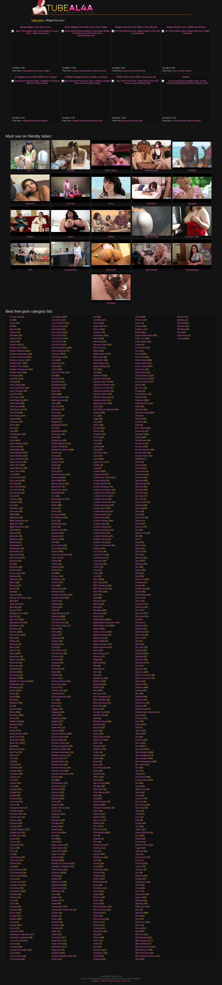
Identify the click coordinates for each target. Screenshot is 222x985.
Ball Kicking (15, 551)
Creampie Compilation (20, 934)
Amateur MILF (16, 363)
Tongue (138, 823)
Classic (13, 842)
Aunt (12, 505)
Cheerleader (15, 817)
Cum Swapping (58, 351)
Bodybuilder (15, 684)
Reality (138, 397)
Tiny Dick (139, 798)
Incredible (97, 320)
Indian (96, 323)
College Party (16, 885)
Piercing (97, 913)
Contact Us (126, 981)
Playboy (96, 925)
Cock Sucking (16, 876)
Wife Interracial (141, 950)
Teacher (138, 740)
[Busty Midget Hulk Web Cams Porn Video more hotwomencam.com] (86, 48)
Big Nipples (15, 626)
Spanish (139, 629)
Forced (55, 660)
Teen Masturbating (143, 761)
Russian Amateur (142, 450)
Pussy (138, 354)
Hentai (54, 879)
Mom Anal (97, 693)
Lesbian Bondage (101, 487)
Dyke (54, 468)
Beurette (13, 607)
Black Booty (15, 656)
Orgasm (96, 805)
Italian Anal (98, 357)
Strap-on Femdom (143, 675)
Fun (53, 700)
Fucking (55, 693)
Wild (137, 959)
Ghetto (54, 777)
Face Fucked (57, 545)
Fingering (56, 616)
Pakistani (97, 848)
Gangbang (56, 718)
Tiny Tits (139, 802)
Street (137, 681)
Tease (138, 743)
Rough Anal (140, 440)
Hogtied (55, 897)
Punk (137, 351)
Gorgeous (56, 814)
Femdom (55, 592)
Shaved (138, 508)
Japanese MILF (100, 394)
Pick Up (96, 903)
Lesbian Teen (99, 542)
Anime (12, 425)
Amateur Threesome (19, 369)
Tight (137, 786)
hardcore (126, 71)
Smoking (139, 582)
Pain (95, 842)
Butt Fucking (15, 749)
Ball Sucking (15, 558)
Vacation (139, 869)
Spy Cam (139, 647)
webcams (96, 71)
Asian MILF (15, 465)
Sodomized (140, 604)
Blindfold (14, 669)
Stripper (138, 684)
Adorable (14, 335)
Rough (138, 437)
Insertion (97, 332)
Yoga (179, 332)
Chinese (13, 820)
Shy (137, 530)
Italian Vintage (99, 366)
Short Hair (139, 517)
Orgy (95, 811)
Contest (13, 897)
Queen (138, 385)
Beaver (13, 588)
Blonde (13, 672)
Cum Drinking (16, 959)
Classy (13, 848)
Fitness (55, 635)
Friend (54, 687)
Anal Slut (14, 412)
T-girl (137, 721)
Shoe (137, 511)
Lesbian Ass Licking (102, 477)
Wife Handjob (141, 944)
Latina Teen (98, 462)
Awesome (14, 511)
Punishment (140, 348)
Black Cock (15, 660)
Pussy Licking (141, 366)
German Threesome (60, 774)
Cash (12, 786)
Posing (96, 956)
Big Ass (13, 610)
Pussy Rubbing (142, 375)
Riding (138, 419)
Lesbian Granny (100, 499)
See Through (141, 484)
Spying (138, 650)
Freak (54, 672)
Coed (12, 879)
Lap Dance (98, 453)
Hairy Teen (56, 854)
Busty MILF (15, 740)
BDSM (12, 530)
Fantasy (55, 567)
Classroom (14, 845)
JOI (94, 372)
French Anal (57, 684)
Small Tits (139, 579)
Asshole (13, 499)
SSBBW (138, 459)
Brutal (12, 718)
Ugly (137, 854)
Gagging (55, 712)
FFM (53, 542)
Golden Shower (58, 808)
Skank (138, 548)
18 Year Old (15, 317)
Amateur (13, 345)
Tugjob (138, 848)
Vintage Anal (140, 882)
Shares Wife (140, 502)
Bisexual (13, 644)
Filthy (54, 610)
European (56, 514)
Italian (96, 351)
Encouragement (59, 499)
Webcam (139, 913)
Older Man (98, 789)
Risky (137, 425)
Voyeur (138, 897)
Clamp (13, 839)
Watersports (140, 907)
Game (54, 715)
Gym (54, 836)
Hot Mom (55, 928)
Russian (139, 446)
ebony (37, 121)
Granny (55, 826)
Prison (138, 323)
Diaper (55, 391)
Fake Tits (55, 558)
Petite (95, 894)
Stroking (139, 690)
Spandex (139, 626)
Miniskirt (97, 669)
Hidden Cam (57, 882)
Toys (137, 836)
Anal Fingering (16, 400)
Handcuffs (56, 857)
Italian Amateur (99, 354)
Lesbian (96, 471)
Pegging (97, 876)
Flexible (55, 641)
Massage (97, 610)
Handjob (55, 860)
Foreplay (55, 663)
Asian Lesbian (16, 462)
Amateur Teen (16, 366)
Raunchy (139, 388)
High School (57, 888)
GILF (54, 706)
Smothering (140, 588)
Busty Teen (15, 743)
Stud (137, 693)
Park (95, 860)
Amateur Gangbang (18, 354)
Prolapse (139, 329)
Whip (137, 925)
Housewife (56, 937)
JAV (95, 369)
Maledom (97, 601)
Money (96, 709)
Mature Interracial (101, 647)
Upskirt (138, 866)
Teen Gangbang (142, 755)
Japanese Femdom (101, 385)
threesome (98, 121)
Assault (13, 496)
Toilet (137, 820)
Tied (137, 783)
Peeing (96, 873)
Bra (11, 706)
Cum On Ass (57, 335)
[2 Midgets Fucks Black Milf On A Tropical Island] (36, 98)
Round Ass (140, 443)
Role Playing (141, 428)
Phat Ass (97, 897)
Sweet (138, 715)
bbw (36, 71)
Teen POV (139, 764)
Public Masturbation (144, 335)
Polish (96, 944)
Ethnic (54, 511)
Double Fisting (58, 446)
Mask (95, 607)
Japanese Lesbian (101, 391)
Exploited (56, 533)
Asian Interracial (17, 459)
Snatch (138, 592)
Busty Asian (15, 737)
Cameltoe (14, 768)
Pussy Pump (140, 372)
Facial (54, 551)
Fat (53, 573)
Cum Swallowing (59, 348)
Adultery (13, 338)
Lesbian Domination (102, 490)
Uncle (137, 860)
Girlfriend (56, 789)
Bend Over (14, 604)
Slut (137, 576)
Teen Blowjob (141, 752)
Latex (95, 456)
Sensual (139, 490)
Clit (11, 854)
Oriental (96, 814)
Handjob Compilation (61, 866)
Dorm (54, 437)
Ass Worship (15, 493)
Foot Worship (57, 653)
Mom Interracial (100, 703)
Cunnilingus (57, 357)
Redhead (139, 400)
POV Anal (97, 829)
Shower (138, 527)
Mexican (97, 656)
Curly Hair (56, 363)
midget (47, 71)
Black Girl (14, 663)
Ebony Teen (57, 490)
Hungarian (56, 950)
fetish (136, 71)
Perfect (96, 879)
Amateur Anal (16, 348)
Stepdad (139, 656)
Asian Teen (15, 471)
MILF (95, 579)
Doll (53, 428)
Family (54, 561)
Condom (13, 894)
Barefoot (13, 570)
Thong (138, 774)
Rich (137, 416)
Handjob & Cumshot (60, 863)
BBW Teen (14, 524)
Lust (95, 576)
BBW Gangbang (17, 521)
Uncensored (140, 857)
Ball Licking (15, 555)
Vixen (137, 891)
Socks (138, 601)
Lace (95, 443)
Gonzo (54, 811)
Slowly (138, 573)
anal (174, 121)
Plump (96, 937)
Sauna (138, 462)
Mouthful (97, 724)
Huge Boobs (57, 940)
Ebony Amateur (58, 474)
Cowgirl (13, 925)
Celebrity (14, 798)
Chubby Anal (15, 832)
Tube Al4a (37, 20)
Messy (96, 650)
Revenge (139, 409)
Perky (95, 885)
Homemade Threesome (62, 910)
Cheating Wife (16, 814)
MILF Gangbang (100, 585)
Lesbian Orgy (99, 524)
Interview (97, 348)
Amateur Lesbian (17, 360)
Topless (138, 829)
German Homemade (61, 752)
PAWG (96, 823)
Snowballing (140, 595)
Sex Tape (139, 496)
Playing (96, 928)
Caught (13, 795)
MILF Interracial (100, 588)
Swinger (139, 718)
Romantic (139, 434)
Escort (54, 508)
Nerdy (96, 752)
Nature (96, 743)
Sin (136, 539)
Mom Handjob (99, 700)
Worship (180, 326)
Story (137, 666)
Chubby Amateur (17, 829)
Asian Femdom (16, 456)
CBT (12, 758)
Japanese (97, 375)
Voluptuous (140, 894)
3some (13, 323)
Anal (12, 382)
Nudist (96, 761)
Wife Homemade (142, 947)
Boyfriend (14, 703)
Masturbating (99, 619)
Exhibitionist (57, 524)
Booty (12, 697)
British (12, 712)
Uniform (138, 863)
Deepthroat (56, 385)
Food (54, 647)
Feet (53, 585)
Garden (55, 724)
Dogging (55, 422)
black (32, 121)
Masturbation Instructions (104, 622)
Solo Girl (139, 613)
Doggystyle (56, 425)
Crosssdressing (17, 940)
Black (12, 653)
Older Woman (99, 792)
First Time (56, 619)
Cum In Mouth (58, 323)
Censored (14, 802)
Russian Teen (141, 456)
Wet (137, 919)
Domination (57, 431)
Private (138, 326)
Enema (55, 502)
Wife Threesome (142, 953)
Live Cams (98, 551)
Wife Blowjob (141, 937)
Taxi (137, 737)
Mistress (97, 681)
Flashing (55, 638)
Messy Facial (99, 653)
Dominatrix (56, 434)
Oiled (95, 780)
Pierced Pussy (99, 910)
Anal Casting (15, 385)
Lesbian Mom (99, 517)
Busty (12, 731)
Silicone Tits (140, 533)
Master (96, 616)
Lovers (96, 567)
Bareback (14, 567)
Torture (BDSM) (142, 832)
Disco (54, 412)
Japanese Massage (102, 397)
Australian (14, 508)
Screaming (140, 474)
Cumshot (55, 354)
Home (54, 903)
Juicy (95, 422)
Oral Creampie (99, 802)
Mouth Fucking (99, 721)
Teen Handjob (141, 758)
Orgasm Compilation (102, 808)
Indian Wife (98, 326)
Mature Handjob (100, 644)
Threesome (140, 777)
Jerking (96, 412)
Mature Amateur (100, 635)
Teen (137, 746)
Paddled (97, 839)
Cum (12, 953)
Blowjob (13, 678)
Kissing (96, 428)
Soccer (138, 598)
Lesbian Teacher (100, 539)
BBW (12, 514)
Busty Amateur (16, 734)
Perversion (98, 888)
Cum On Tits (57, 345)
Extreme (55, 539)
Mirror (95, 672)
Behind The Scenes (18, 598)
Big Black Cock (16, 613)
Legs (95, 468)
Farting (55, 570)
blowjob (44, 121)
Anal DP (13, 394)
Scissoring (139, 471)
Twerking (139, 851)
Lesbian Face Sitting (102, 493)
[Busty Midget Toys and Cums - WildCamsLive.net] (36, 48)
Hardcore (56, 873)
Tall (136, 727)
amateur (75, 71)
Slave (137, 561)
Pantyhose (98, 857)
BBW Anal (14, 517)
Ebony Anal (57, 477)
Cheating (14, 811)
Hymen (55, 959)
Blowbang (14, 675)
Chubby (13, 826)
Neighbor (97, 749)
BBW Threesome (17, 527)
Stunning (139, 700)
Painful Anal (98, 845)
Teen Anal (139, 749)
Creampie (14, 931)
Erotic (54, 505)
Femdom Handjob (59, 595)
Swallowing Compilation (146, 712)
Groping (55, 829)
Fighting (55, 604)
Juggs (96, 419)
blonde (142, 71)
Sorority (138, 622)
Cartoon (13, 783)
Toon (137, 826)
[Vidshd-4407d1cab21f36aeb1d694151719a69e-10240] (186, 98)
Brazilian (14, 709)
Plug (95, 934)
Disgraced (56, 416)
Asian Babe (15, 450)
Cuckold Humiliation (19, 950)
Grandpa (55, 823)
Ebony (54, 471)
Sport (137, 644)
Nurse (96, 764)
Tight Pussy (140, 789)
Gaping (55, 721)
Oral (95, 798)
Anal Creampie (16, 391)
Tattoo (138, 734)
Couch (13, 913)
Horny (54, 919)
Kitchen (96, 431)
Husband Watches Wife (62, 956)
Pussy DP (139, 357)
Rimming (139, 422)
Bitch (12, 647)
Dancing (55, 379)
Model (96, 687)
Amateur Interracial (18, 357)
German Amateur (59, 734)
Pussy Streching (142, 379)
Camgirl (13, 771)
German (55, 731)
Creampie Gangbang (19, 937)
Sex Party (139, 493)
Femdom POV (58, 598)
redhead (190, 121)
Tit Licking (139, 808)
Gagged (55, 709)
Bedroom (14, 595)
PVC (95, 836)
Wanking (139, 900)
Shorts (138, 521)
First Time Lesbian (60, 626)
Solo (137, 610)
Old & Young (98, 783)
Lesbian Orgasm (100, 521)
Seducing (139, 480)
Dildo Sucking (58, 400)
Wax (137, 910)
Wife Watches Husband (145, 956)
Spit (137, 641)
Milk (95, 666)
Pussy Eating (141, 360)
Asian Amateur (16, 443)
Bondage (14, 687)
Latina (96, 459)
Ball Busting (15, 548)
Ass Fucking (15, 477)
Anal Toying (15, 416)
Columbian (15, 888)
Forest (54, 666)
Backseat (14, 542)
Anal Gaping (15, 406)
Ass (11, 474)
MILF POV (97, 592)
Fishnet (55, 629)
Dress (54, 456)
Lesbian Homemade (102, 502)
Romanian (139, 431)
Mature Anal (98, 638)
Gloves (55, 802)
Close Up (14, 860)
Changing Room (17, 808)
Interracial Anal (99, 345)
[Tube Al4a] (63, 7)
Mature (96, 629)
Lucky (95, 573)
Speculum (139, 635)
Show (137, 524)
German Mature (58, 761)
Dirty (54, 403)
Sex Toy (138, 499)
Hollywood (56, 900)
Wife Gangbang (142, 940)
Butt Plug (14, 752)
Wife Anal (139, 934)
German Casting (59, 743)
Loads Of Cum (99, 555)
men (131, 121)
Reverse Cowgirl (142, 412)
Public (138, 332)
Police (96, 940)
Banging (13, 561)
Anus (12, 428)
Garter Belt (56, 727)
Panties (96, 854)
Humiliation (57, 947)
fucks (182, 71)
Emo (54, 496)
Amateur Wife (16, 372)
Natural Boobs (99, 737)
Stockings (139, 663)
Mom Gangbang (100, 697)
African (13, 341)
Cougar (13, 916)
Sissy (137, 542)
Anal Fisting (15, 403)
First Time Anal (58, 622)
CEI (11, 761)
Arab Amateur (16, 434)
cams (40, 71)
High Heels (56, 885)
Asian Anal (14, 446)
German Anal (57, 737)
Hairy (54, 842)
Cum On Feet (57, 341)
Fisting (54, 632)
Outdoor (96, 817)
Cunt (54, 360)
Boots (12, 693)
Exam (54, 521)
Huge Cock (56, 944)
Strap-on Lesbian (142, 678)
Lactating (97, 446)
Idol (95, 317)
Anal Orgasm (15, 409)
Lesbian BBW (99, 480)
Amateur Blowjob (17, 351)
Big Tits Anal (15, 635)
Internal (96, 338)
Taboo (138, 724)
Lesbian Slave (99, 533)
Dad (53, 375)
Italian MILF (98, 360)
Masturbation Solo (101, 626)
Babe (12, 533)
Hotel (54, 931)
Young (180, 338)
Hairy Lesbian (58, 845)
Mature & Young (100, 632)
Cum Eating (57, 317)
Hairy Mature (57, 848)
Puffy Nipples (141, 341)
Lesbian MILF (99, 508)
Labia (95, 440)
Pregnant (97, 959)
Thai (137, 768)
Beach (12, 582)
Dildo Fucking (58, 397)
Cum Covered (16, 956)
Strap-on (139, 672)
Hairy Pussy (57, 851)
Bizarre (13, 650)
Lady (95, 450)
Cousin (13, 922)
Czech (54, 369)
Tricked (138, 842)
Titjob (137, 811)
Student (138, 697)
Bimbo (12, 641)
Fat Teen (55, 582)
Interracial (97, 341)
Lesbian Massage (101, 511)
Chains (13, 805)
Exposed (55, 536)
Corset (13, 903)
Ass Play (13, 484)
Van (137, 873)
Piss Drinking (99, 919)
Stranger (139, 669)
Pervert (96, 891)
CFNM (12, 764)
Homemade (57, 907)
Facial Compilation (60, 555)
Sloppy (138, 570)
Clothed (13, 863)
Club (12, 866)
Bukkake (13, 724)
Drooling (55, 459)
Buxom (13, 755)
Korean (96, 437)
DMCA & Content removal (110, 981)
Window (180, 317)
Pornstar (97, 950)
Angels (13, 419)
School (138, 468)
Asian (12, 440)
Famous (55, 564)
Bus (11, 727)
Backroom (14, 539)
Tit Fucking (140, 805)
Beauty (13, 585)
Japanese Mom (100, 400)
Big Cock (14, 619)
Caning (13, 777)
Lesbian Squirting (101, 536)
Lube (95, 570)
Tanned (138, 731)
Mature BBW (98, 641)
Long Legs (98, 564)
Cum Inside (57, 329)
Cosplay (13, 907)
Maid (95, 598)
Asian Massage (16, 468)
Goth (54, 817)
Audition (13, 502)
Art (11, 437)
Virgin (137, 885)
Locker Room (99, 558)
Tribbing (139, 839)
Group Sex (56, 832)
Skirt (137, 555)
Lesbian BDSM (100, 484)
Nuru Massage (99, 768)
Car (11, 780)
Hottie (54, 934)
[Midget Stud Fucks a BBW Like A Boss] (186, 48)
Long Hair (97, 561)
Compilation (15, 891)
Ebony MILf (56, 487)
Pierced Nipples (100, 907)
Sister (137, 545)
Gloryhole (56, 798)
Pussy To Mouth (142, 382)
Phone (96, 900)
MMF (95, 595)
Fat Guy (55, 576)
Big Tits (13, 632)
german (125, 121)
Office (95, 777)
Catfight (13, 792)
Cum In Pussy (58, 326)
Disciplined (56, 409)
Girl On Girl (56, 786)
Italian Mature (99, 363)
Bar (11, 564)
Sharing (138, 505)
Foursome (56, 669)
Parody (96, 863)
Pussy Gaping (141, 363)
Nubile (96, 758)
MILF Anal (97, 582)
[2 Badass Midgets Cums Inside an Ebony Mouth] (86, 98)
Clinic (12, 851)
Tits (136, 814)
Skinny (138, 551)
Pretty (137, 317)
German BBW (58, 740)
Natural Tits (98, 740)
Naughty (97, 746)
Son (137, 619)
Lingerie (97, 548)
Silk (136, 536)
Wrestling (181, 329)
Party (95, 866)
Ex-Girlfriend (57, 517)
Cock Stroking (16, 873)
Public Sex (140, 338)
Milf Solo (97, 663)
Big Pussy (14, 629)
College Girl (15, 882)
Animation (14, 422)
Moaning (97, 684)
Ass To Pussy (15, 490)
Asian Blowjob (16, 453)
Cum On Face (58, 338)
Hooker (55, 913)
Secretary (139, 477)
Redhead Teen (141, 403)
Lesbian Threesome (102, 545)
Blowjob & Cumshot (18, 681)
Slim (137, 567)
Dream (55, 453)
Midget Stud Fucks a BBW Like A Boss (186, 27)
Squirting (139, 653)
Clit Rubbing (15, 857)
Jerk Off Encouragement (104, 409)
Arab (12, 431)
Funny (54, 703)
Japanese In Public (101, 388)
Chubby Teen (16, 836)
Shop (137, 514)
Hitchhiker (56, 891)
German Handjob (59, 749)
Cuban (13, 944)
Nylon (95, 771)
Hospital (55, 922)
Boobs (12, 690)
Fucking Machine (59, 697)
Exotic (54, 527)
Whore (138, 928)
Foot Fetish (56, 650)
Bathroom (14, 579)
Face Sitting (57, 548)
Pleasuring (98, 931)
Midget (96, 660)
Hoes (54, 894)
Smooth (138, 585)
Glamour (55, 792)
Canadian (14, 774)
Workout (180, 323)
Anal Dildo (14, 397)
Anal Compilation (17, 388)
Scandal (139, 465)
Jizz (95, 416)
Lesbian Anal (99, 474)
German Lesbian (59, 755)
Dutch (54, 465)
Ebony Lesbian (58, 484)
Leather (96, 465)
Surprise (139, 706)
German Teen (58, 771)
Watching (139, 903)
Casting (13, 789)
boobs (103, 71)
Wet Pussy (139, 922)
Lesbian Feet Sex (101, 496)
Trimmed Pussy (142, 845)
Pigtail (96, 916)
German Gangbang (60, 746)
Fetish (54, 601)
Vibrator (138, 876)
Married (96, 604)
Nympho (97, 774)
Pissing (96, 922)
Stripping (139, 687)
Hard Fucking (57, 869)
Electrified (56, 493)
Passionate (98, 869)
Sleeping (139, 564)
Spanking (139, 632)
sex (132, 71)
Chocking (14, 823)
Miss (95, 675)
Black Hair (14, 666)
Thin (137, 771)
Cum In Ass (56, 320)
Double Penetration (60, 450)
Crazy (12, 928)
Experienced (57, 530)
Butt (11, 746)
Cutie (54, 366)
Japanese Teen (100, 403)
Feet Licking (57, 588)
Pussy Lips (140, 369)
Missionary (98, 678)
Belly (12, 601)
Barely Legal (15, 573)
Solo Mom (139, 616)
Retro (137, 406)
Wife (137, 931)
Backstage (14, 545)
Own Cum (97, 820)
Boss (12, 700)
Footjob (55, 656)
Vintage (138, 879)
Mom (95, 690)
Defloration (56, 388)
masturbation (28, 71)
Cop (11, 900)
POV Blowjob (99, 832)
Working (180, 320)
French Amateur (58, 681)
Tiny (137, 795)
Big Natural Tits (16, 622)
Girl (53, 780)
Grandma (56, 820)
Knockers (97, 434)
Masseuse (97, 613)
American (14, 379)
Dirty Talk (56, 406)
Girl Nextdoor (57, 783)
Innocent (97, 329)
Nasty (95, 734)
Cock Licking (15, 869)
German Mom (58, 764)
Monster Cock (99, 712)
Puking (138, 345)
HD (53, 839)
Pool (95, 947)
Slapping (139, 558)
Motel (95, 718)
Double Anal (57, 440)
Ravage (138, 391)
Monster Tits (98, 715)
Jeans (96, 406)
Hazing (55, 876)
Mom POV (97, 706)
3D (11, 320)
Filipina (55, 607)
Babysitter (14, 536)
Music (95, 731)
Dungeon (56, 462)
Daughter (56, 382)
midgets (25, 121)
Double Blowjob (59, 443)
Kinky (95, 425)
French (55, 678)
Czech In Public (58, 372)
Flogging (55, 644)
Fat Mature (56, 579)
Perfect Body (98, 882)
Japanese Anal (99, 379)
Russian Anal (141, 453)
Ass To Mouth (16, 487)
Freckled (55, 675)
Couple (13, 919)
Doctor (54, 419)
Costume (14, 910)
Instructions (98, 335)
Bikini (12, 638)
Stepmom (139, 660)
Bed (11, 592)
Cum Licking (57, 332)
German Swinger (59, 768)
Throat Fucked (141, 780)
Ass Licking (15, 480)
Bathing (13, 576)
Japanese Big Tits (101, 382)
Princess (139, 320)
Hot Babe (56, 925)
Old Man (97, 786)
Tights (138, 792)
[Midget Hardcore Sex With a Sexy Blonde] (136, 48)
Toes (137, 817)
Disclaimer (96, 981)
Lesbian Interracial (101, 505)
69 (11, 326)
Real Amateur (141, 394)
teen (141, 121)
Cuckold (13, 947)
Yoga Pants (182, 335)
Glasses (55, 795)
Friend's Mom (57, 690)
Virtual (138, 888)
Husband (56, 953)
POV (95, 826)
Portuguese (98, 953)
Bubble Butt (15, 721)
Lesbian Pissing (100, 527)
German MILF (58, 758)
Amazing (14, 375)
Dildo (54, 394)
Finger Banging (58, 613)
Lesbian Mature (100, 514)
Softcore (139, 607)
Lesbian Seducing (101, 530)
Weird (137, 916)
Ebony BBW (57, 480)
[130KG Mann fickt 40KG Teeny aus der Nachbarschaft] (136, 98)
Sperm (138, 638)
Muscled (97, 727)
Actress (13, 332)
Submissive (140, 703)
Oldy (95, 795)
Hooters (55, 916)
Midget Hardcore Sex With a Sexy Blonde (136, 27)
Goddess (55, 805)
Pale (95, 851)
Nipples (96, 755)
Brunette (13, 715)
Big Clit (13, 616)
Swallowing (140, 709)
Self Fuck (139, 487)
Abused (13, 329)
